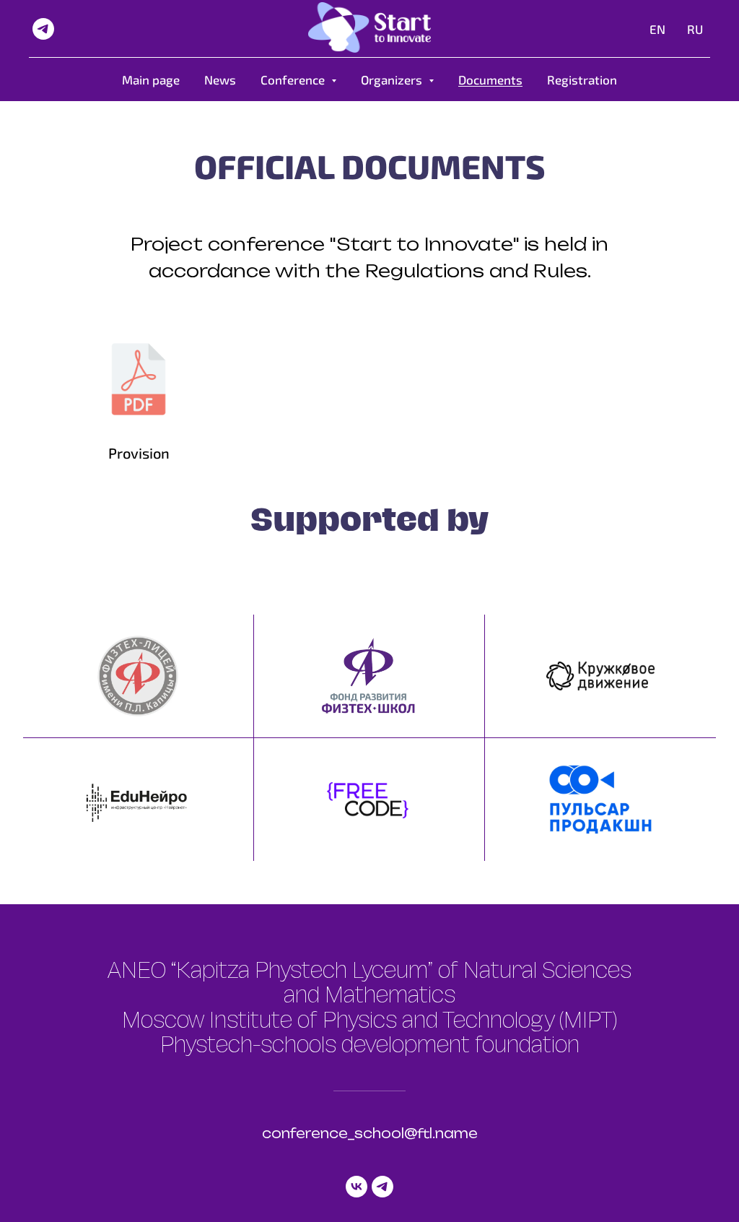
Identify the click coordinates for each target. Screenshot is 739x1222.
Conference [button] (294, 79)
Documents (490, 79)
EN (657, 29)
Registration (582, 79)
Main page (151, 79)
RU (695, 29)
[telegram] (43, 29)
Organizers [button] (393, 79)
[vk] (356, 1186)
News (220, 79)
